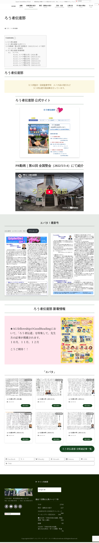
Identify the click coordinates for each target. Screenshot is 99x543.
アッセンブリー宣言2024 (46, 514)
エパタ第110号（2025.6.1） (26, 59)
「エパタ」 (13, 52)
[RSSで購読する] (16, 506)
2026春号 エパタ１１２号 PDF (15, 231)
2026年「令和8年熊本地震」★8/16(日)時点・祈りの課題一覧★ (50, 527)
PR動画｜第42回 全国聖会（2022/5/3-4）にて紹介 (25, 46)
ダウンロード (33, 231)
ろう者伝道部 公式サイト (16, 44)
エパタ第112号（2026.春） (26, 54)
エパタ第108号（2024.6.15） (27, 63)
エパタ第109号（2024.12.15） (27, 61)
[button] (15, 38)
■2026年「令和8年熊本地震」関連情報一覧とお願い (50, 519)
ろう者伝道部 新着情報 (15, 50)
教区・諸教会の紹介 (45, 508)
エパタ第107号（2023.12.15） (27, 65)
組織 (39, 523)
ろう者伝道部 (11, 42)
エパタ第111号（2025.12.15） (27, 56)
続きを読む (26, 405)
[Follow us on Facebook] (6, 506)
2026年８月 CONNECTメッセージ (50, 511)
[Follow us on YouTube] (11, 506)
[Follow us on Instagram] (20, 506)
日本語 (9, 513)
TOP (39, 504)
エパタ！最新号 (15, 48)
